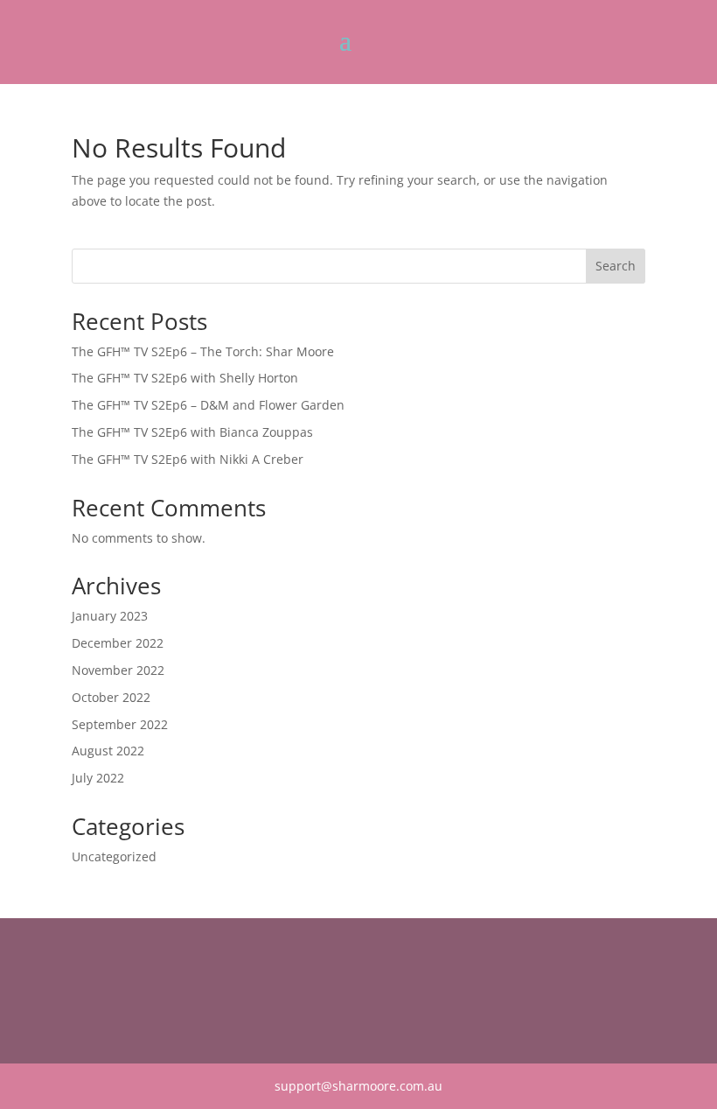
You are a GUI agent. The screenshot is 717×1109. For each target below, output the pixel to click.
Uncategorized (114, 856)
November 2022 (118, 670)
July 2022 (98, 777)
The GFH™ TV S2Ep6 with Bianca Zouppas (192, 432)
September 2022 (120, 724)
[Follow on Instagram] (121, 989)
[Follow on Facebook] (86, 989)
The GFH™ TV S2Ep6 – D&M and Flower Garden (208, 405)
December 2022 (118, 643)
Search (615, 265)
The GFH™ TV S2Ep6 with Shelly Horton (185, 377)
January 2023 (110, 615)
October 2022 (111, 697)
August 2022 (108, 750)
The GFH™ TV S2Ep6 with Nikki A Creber (187, 459)
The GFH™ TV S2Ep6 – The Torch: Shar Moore (203, 351)
